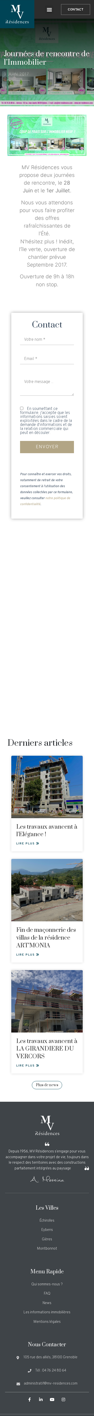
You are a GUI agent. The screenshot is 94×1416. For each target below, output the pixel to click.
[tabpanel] (47, 135)
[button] (49, 9)
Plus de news (47, 1085)
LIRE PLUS (26, 844)
